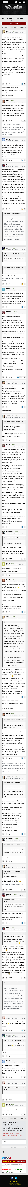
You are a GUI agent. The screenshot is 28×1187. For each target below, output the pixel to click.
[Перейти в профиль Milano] (3, 101)
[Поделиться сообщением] (24, 32)
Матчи (19, 20)
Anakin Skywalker (18, 267)
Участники (4, 1172)
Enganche (16, 253)
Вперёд (22, 27)
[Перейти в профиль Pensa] (3, 564)
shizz (7, 1017)
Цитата (10, 83)
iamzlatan (9, 382)
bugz (7, 165)
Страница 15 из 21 (14, 27)
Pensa (8, 563)
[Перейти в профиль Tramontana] (3, 416)
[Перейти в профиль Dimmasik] (3, 1035)
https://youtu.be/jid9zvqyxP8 (8, 275)
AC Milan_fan (17, 213)
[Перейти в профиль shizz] (3, 1017)
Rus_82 (8, 444)
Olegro (8, 579)
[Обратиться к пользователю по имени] (3, 84)
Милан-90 (7, 20)
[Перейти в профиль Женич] (3, 32)
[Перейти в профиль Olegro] (3, 580)
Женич (8, 31)
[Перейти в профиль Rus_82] (3, 445)
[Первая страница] (2, 27)
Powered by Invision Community (14, 1184)
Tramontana (9, 415)
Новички (11, 1172)
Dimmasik (16, 1087)
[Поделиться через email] (7, 1158)
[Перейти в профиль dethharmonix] (3, 532)
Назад (5, 27)
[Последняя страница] (25, 27)
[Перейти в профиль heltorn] (3, 248)
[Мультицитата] (6, 84)
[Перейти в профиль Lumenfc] (3, 289)
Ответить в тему (14, 23)
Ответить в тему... (9, 1142)
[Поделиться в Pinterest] (10, 1158)
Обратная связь (14, 1181)
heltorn (8, 248)
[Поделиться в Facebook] (5, 1158)
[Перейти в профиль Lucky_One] (3, 312)
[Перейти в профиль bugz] (3, 165)
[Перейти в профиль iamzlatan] (3, 382)
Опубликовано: (13, 32)
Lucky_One (9, 311)
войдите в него (10, 1130)
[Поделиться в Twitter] (3, 1158)
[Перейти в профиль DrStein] (3, 139)
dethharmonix (17, 782)
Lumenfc (8, 288)
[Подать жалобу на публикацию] (22, 32)
